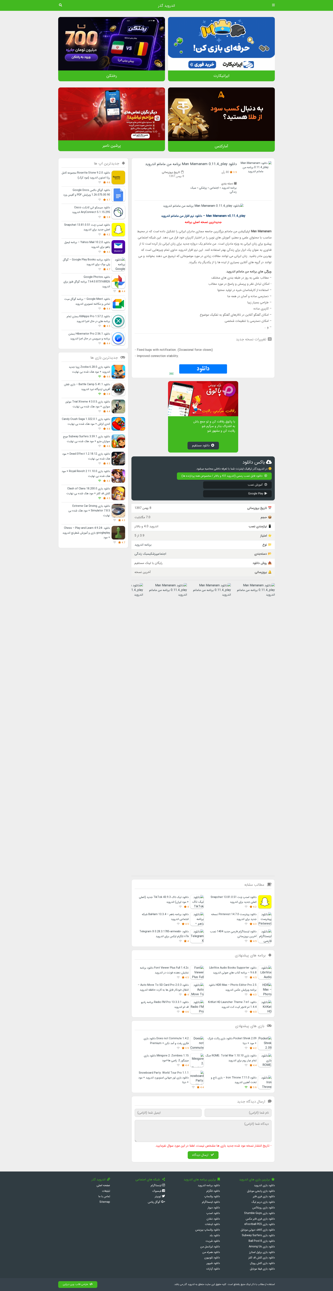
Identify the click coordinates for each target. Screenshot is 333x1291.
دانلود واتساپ (212, 1196)
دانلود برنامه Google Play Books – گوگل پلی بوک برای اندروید (86, 262)
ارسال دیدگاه (200, 1155)
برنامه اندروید (229, 188)
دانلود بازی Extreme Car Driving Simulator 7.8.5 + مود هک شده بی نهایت (89, 511)
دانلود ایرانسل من (210, 1246)
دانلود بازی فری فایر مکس (260, 1219)
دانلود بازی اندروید (264, 1185)
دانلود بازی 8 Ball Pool (262, 1241)
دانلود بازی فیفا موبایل (262, 1269)
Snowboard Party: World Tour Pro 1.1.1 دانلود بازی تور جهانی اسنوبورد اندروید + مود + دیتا (163, 1078)
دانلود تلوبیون (212, 1257)
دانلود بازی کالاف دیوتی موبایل (258, 1230)
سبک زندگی (142, 553)
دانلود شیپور (213, 1263)
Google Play (255, 494)
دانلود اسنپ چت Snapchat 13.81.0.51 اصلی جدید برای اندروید (87, 227)
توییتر (158, 1196)
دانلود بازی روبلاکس (263, 1207)
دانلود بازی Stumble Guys (259, 1213)
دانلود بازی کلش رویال (262, 1263)
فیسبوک (157, 1191)
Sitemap (104, 1202)
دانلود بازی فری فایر (264, 1196)
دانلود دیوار (214, 1207)
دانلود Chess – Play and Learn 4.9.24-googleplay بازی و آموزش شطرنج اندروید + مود (86, 533)
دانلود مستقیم (201, 445)
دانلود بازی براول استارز (262, 1252)
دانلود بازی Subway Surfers (258, 1235)
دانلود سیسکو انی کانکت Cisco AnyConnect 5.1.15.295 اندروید (91, 209)
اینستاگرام (156, 1185)
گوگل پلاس (154, 1202)
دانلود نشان (213, 1219)
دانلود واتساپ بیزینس (207, 1230)
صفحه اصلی (103, 1185)
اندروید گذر (166, 6)
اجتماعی (214, 188)
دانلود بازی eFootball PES (259, 1224)
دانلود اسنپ (213, 1213)
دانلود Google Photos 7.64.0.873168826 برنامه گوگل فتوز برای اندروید (86, 282)
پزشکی (203, 188)
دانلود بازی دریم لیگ (263, 1202)
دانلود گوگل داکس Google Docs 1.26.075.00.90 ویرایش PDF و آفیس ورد (86, 192)
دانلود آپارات (213, 1269)
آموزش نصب (255, 485)
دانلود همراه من (211, 1252)
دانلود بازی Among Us (262, 1246)
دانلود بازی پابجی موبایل (261, 1191)
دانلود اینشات (212, 1224)
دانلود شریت (213, 1241)
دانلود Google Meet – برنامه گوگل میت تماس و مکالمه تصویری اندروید (87, 301)
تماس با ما (104, 1196)
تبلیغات (106, 1191)
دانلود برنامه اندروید (209, 1185)
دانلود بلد (214, 1235)
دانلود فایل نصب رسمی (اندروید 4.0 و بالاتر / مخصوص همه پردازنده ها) (222, 476)
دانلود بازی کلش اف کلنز (261, 1257)
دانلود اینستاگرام (211, 1202)
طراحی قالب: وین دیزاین (75, 1284)
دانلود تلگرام (213, 1191)
